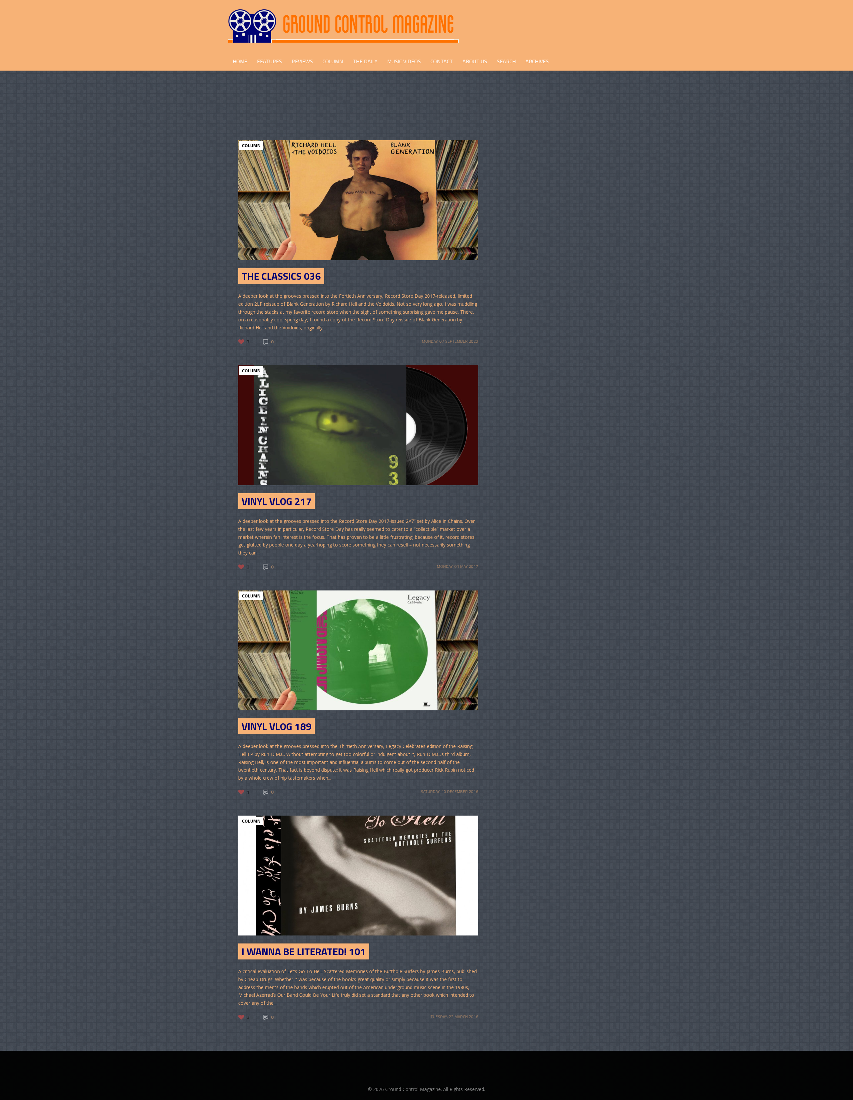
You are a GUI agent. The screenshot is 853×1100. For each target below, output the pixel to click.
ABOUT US (474, 61)
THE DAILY (365, 61)
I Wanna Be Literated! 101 (304, 951)
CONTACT (441, 61)
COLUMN (333, 61)
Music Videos (404, 61)
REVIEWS (302, 61)
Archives (537, 61)
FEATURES (269, 61)
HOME (240, 61)
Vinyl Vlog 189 (277, 726)
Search (506, 61)
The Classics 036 (281, 276)
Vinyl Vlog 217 (277, 501)
